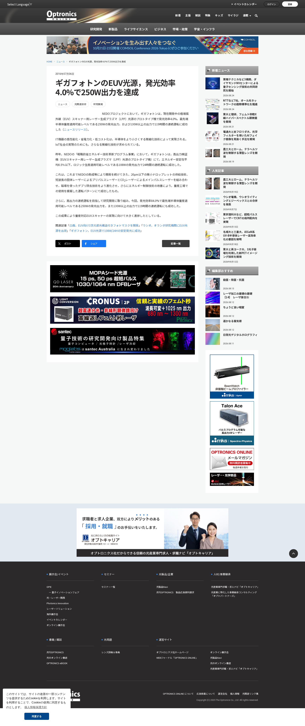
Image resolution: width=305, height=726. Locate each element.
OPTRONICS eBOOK (57, 663)
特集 (208, 15)
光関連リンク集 (250, 693)
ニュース (60, 61)
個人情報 (234, 693)
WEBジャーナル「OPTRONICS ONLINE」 (177, 657)
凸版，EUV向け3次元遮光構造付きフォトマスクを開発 (104, 225)
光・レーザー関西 (56, 597)
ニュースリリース (75, 129)
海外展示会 (52, 614)
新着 (178, 15)
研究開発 (98, 104)
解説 (198, 15)
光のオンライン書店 (57, 657)
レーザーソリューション (59, 608)
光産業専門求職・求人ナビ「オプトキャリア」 (234, 586)
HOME (49, 61)
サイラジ (233, 15)
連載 (246, 15)
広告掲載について (206, 693)
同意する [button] (37, 716)
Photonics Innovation (58, 603)
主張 (188, 15)
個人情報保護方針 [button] (35, 707)
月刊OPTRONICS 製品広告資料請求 (175, 592)
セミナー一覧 (108, 586)
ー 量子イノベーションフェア (63, 592)
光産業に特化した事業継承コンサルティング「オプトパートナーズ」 (234, 594)
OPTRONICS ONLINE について (178, 693)
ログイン (271, 4)
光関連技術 (80, 104)
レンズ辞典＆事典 (110, 652)
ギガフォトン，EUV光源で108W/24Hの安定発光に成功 (105, 230)
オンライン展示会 (56, 625)
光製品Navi (162, 586)
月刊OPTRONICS (55, 652)
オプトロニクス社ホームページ (172, 652)
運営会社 (222, 693)
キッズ (219, 15)
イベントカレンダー (245, 4)
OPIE (49, 586)
